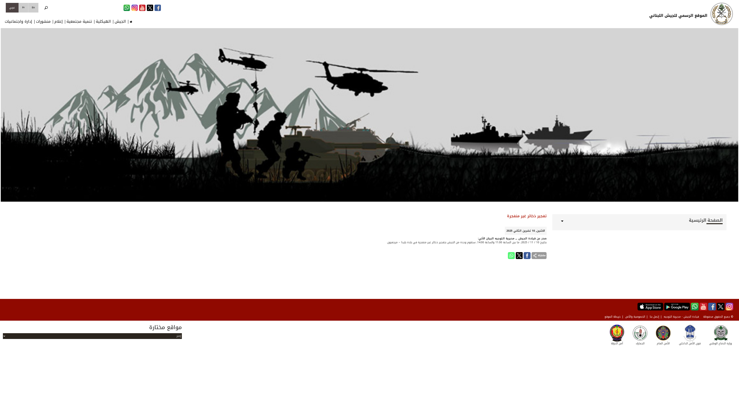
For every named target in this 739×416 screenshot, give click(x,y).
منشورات (43, 21)
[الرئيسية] (721, 13)
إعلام (58, 21)
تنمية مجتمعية (79, 21)
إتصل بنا (654, 316)
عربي (12, 7)
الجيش (120, 21)
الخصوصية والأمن (635, 316)
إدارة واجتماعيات (18, 21)
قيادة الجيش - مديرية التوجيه (681, 316)
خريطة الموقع (612, 316)
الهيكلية (103, 21)
